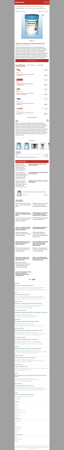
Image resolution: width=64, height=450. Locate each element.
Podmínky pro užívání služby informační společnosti (27, 447)
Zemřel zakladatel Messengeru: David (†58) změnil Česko (40, 228)
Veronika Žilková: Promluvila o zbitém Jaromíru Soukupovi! (24, 396)
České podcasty (17, 437)
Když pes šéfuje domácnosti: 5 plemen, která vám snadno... (38, 164)
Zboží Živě (16, 404)
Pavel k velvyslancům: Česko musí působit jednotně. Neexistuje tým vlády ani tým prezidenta (29, 287)
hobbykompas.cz (20, 6)
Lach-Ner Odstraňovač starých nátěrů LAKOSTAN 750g (30, 43)
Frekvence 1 (16, 440)
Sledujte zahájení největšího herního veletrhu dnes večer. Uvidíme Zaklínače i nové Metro (28, 387)
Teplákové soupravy (17, 428)
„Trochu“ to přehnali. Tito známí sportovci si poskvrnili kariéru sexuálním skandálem (23, 228)
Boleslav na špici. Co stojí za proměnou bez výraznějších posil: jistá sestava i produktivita (28, 296)
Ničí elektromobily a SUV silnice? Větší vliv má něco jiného (23, 323)
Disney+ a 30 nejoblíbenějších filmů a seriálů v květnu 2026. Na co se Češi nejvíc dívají (40, 258)
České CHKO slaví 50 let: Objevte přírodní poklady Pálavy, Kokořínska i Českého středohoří (29, 390)
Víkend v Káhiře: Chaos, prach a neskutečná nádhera (22, 361)
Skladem (46, 70)
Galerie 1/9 (32, 40)
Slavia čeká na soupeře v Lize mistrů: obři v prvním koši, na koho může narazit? (22, 258)
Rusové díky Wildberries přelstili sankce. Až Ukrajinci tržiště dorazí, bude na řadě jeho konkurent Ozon (40, 243)
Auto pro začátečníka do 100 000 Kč (20, 412)
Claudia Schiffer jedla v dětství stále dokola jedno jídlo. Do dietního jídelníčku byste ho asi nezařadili (30, 351)
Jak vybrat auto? (17, 416)
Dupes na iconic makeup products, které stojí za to (22, 369)
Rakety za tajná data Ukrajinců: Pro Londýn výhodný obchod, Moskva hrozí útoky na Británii (29, 305)
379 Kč (45, 94)
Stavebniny (34, 6)
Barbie (15, 423)
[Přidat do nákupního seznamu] (43, 15)
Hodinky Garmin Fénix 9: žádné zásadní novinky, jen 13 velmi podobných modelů (27, 334)
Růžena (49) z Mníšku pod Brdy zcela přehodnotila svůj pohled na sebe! (26, 315)
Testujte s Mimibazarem (18, 420)
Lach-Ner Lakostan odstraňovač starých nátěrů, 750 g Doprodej (25, 94)
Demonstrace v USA (17, 397)
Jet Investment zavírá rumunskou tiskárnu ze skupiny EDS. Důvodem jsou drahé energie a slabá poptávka (23, 273)
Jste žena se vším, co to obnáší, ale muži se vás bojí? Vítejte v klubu (25, 316)
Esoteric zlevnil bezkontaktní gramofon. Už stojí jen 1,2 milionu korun (25, 332)
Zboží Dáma (16, 407)
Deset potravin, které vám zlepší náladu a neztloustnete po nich (24, 378)
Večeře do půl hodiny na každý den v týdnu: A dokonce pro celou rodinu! (26, 352)
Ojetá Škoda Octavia (17, 414)
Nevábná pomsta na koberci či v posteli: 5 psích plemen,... (38, 181)
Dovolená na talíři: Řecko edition (19, 370)
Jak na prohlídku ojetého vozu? (19, 409)
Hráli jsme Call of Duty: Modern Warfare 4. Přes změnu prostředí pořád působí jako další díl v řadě (30, 388)
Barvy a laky (40, 6)
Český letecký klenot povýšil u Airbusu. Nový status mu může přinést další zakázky (27, 342)
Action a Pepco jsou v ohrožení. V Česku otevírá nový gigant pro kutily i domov (27, 306)
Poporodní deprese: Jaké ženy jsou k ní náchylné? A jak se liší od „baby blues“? (27, 379)
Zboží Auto (16, 413)
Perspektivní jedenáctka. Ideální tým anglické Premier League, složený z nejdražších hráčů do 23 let (30, 297)
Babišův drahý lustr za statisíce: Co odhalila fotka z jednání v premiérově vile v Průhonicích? (40, 214)
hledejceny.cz (16, 403)
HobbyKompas (16, 411)
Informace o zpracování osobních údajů (43, 447)
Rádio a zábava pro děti (18, 439)
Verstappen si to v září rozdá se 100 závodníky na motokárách (24, 324)
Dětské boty (16, 429)
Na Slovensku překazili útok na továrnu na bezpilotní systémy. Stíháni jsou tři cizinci (28, 288)
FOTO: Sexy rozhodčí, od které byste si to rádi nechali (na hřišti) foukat (23, 214)
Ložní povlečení (17, 430)
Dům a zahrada (28, 6)
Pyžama (15, 425)
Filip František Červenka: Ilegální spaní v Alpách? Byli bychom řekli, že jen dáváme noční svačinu (29, 360)
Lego (15, 424)
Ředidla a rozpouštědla (19, 8)
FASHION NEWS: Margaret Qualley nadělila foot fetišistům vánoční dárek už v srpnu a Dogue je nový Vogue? (31, 368)
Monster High (16, 421)
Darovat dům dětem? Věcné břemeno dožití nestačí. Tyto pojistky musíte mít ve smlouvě (28, 343)
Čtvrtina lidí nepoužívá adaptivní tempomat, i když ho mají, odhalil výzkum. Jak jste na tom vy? (29, 325)
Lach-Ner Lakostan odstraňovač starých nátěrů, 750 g (25, 75)
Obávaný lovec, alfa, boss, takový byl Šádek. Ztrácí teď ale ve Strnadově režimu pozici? (28, 298)
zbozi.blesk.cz (16, 408)
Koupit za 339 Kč (32, 60)
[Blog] (44, 2)
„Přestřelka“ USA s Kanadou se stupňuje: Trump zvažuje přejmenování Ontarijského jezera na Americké (31, 289)
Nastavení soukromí (34, 448)
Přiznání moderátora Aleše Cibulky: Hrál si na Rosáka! (23, 307)
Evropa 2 (15, 441)
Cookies (28, 448)
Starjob (15, 436)
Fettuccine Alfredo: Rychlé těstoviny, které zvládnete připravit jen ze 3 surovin (27, 350)
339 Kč (45, 75)
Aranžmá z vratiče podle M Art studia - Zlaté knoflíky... (23, 314)
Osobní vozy (16, 406)
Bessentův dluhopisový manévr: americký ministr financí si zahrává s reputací (23, 243)
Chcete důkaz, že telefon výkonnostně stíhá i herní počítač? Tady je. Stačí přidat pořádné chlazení (30, 333)
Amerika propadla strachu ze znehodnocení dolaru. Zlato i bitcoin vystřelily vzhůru (27, 341)
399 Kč (45, 84)
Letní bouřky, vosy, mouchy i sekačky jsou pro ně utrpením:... (38, 173)
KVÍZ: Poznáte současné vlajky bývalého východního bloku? (24, 359)
